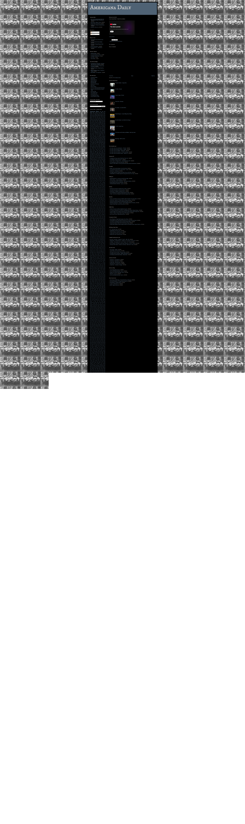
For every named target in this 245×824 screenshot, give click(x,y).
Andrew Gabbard (92, 285)
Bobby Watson (96, 315)
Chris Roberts (102, 348)
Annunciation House (92, 290)
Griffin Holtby (103, 437)
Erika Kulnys (96, 405)
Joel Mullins (102, 488)
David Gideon (101, 376)
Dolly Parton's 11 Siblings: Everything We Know (117, 191)
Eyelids (101, 409)
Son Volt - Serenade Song (119, 126)
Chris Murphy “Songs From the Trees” (116, 159)
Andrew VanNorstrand (95, 286)
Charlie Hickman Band (93, 337)
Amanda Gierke (101, 276)
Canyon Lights (101, 331)
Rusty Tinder (99, 652)
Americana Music (119, 41)
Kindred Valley (92, 518)
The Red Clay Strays (95, 121)
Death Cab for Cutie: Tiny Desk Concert (116, 234)
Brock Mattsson (103, 321)
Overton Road (101, 604)
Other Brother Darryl (96, 604)
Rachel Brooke (94, 622)
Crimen (94, 363)
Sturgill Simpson (94, 244)
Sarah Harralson (94, 662)
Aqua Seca (99, 291)
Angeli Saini (99, 287)
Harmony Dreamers (92, 443)
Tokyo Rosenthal (92, 170)
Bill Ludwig (93, 307)
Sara (99, 661)
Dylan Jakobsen (101, 393)
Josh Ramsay (103, 501)
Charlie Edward (103, 336)
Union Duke (94, 259)
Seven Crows (95, 669)
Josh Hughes (99, 501)
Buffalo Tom (100, 324)
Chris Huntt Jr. (92, 345)
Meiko (104, 570)
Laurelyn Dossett (100, 527)
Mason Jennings (95, 564)
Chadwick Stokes (99, 336)
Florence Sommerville (94, 414)
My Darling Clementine (98, 587)
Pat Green (94, 607)
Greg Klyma (95, 199)
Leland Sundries (96, 125)
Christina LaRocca (99, 350)
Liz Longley (94, 541)
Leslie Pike (103, 531)
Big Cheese (102, 306)
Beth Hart (94, 306)
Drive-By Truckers (95, 150)
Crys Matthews (98, 363)
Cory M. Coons (101, 188)
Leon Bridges (92, 531)
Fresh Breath (95, 196)
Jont (97, 500)
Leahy (97, 530)
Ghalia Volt (100, 153)
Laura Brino (102, 526)
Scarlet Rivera (92, 666)
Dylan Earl (93, 393)
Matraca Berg (100, 564)
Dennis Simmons (99, 384)
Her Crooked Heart (102, 450)
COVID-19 (91, 180)
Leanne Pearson (100, 530)
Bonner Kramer (103, 315)
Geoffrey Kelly (96, 425)
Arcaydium (91, 292)
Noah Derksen (100, 228)
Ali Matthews (100, 272)
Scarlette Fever (94, 166)
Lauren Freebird (95, 528)
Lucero (94, 545)
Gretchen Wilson (95, 437)
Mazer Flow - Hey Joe (113, 273)
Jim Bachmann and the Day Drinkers (94, 483)
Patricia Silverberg (102, 607)
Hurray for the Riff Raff (96, 455)
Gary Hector (101, 196)
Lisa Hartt (100, 216)
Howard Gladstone (100, 453)
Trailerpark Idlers (92, 257)
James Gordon (98, 203)
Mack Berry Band (97, 549)
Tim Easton (100, 256)
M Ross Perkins (96, 120)
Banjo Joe (104, 300)
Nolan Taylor (103, 228)
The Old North (96, 169)
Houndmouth (96, 453)
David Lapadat (94, 377)
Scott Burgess (100, 666)
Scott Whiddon (94, 667)
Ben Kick (97, 304)
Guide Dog (99, 438)
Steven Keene (101, 120)
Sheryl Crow (99, 166)
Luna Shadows (92, 548)
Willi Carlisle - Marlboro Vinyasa (96, 22)
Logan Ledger (103, 216)
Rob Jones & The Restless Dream (94, 636)
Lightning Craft (93, 534)
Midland (101, 576)
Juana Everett (98, 502)
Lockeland (97, 541)
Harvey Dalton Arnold (96, 444)
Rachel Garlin (98, 622)
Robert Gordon (98, 638)
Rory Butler (99, 646)
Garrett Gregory (98, 421)
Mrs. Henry (98, 585)
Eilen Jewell (92, 120)
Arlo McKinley (100, 292)
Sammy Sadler (94, 661)
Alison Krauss (98, 273)
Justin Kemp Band (97, 504)
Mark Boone (100, 558)
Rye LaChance (99, 654)
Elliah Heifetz (99, 399)
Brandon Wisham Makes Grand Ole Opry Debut (117, 204)
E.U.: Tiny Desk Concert (114, 229)
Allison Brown (96, 275)
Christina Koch (95, 350)
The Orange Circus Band (96, 136)
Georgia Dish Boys (94, 197)
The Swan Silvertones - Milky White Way (97, 68)
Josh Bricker (91, 501)
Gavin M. (92, 423)
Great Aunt (104, 198)
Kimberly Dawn (103, 517)
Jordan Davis (100, 500)
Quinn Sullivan (101, 620)
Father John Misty (101, 411)
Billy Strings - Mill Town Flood (120, 138)
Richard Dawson (103, 631)
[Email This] (112, 40)
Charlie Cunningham (102, 182)
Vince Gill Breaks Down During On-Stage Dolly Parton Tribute (119, 192)
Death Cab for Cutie (95, 381)
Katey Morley (98, 211)
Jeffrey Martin (100, 155)
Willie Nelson (96, 128)
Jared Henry (103, 468)
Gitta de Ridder (103, 428)
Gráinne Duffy (95, 438)
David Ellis (97, 376)
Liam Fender (98, 533)
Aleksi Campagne (97, 270)
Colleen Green (103, 187)
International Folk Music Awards (94, 457)
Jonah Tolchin (98, 124)
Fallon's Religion (103, 410)
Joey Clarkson (99, 489)
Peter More (98, 615)
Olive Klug (103, 601)
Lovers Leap (96, 544)
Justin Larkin (102, 504)
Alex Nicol (91, 139)
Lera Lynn (97, 216)
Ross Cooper (102, 649)
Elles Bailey (93, 399)
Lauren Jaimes (99, 528)
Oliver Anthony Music (97, 229)
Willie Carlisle (103, 138)
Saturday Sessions (102, 665)
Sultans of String (99, 244)
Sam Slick (94, 660)
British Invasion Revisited (95, 83)
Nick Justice (93, 228)
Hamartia (99, 440)
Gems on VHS (103, 423)
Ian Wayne (98, 456)
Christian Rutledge (95, 349)
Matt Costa (103, 564)
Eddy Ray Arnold (92, 396)
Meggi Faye (101, 570)
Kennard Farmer (95, 516)
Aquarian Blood (103, 291)
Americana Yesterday (94, 77)
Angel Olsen (91, 287)
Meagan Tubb (92, 570)
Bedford (104, 302)
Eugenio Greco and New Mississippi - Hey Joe (117, 272)
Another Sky (97, 290)
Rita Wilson (103, 634)
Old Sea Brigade (99, 601)
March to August (92, 219)
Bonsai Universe (96, 316)
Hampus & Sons (102, 440)
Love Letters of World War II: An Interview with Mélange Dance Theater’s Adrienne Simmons (124, 210)
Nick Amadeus (102, 227)
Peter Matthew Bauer (94, 615)
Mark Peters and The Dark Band (101, 560)
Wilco (101, 170)
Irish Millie (103, 201)
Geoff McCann (92, 425)
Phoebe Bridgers (101, 616)
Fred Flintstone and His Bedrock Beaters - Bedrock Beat (118, 254)
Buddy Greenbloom (102, 323)
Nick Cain (102, 594)
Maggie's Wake (95, 218)
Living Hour (98, 540)
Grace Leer (93, 198)
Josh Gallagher (96, 501)
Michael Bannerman (95, 572)
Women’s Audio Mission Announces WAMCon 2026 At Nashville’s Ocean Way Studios (123, 198)
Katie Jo (94, 513)
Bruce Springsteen (102, 129)
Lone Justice (102, 542)
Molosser (99, 114)
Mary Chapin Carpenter (100, 563)
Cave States (97, 335)
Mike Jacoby (96, 578)
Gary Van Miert (96, 153)
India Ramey (92, 154)
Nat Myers (96, 225)
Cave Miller (94, 335)
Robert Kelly (93, 639)
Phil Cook (101, 615)
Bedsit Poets (97, 303)
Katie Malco (102, 211)
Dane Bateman (92, 368)
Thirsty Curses (102, 255)
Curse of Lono (96, 364)
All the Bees (100, 139)
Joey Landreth (103, 489)
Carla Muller (93, 332)
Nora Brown (91, 229)
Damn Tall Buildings (98, 366)
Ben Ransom (100, 304)
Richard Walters (101, 632)
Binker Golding (100, 308)
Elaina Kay (91, 397)
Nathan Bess (94, 590)
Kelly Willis (94, 515)
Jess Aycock (95, 480)
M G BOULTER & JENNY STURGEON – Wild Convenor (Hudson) (120, 181)
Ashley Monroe (99, 294)
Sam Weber (97, 660)
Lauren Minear (103, 528)
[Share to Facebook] (116, 40)
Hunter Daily (97, 454)
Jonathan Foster (101, 498)
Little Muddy (95, 159)
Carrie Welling (97, 333)
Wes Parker (99, 260)
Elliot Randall (103, 399)
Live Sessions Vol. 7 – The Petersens (96, 47)
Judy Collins (94, 210)
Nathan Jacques (98, 590)
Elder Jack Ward (98, 397)
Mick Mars (91, 576)
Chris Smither (103, 185)
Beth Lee (96, 306)
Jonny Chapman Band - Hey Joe (115, 269)
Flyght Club (98, 414)
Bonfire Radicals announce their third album (116, 182)
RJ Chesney (99, 232)
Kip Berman (99, 518)
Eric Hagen (95, 151)
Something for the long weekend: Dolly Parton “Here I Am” (119, 158)
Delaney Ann (94, 383)
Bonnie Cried (91, 316)
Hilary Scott (91, 451)
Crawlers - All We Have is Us (114, 283)
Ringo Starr (96, 634)
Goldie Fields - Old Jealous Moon (115, 262)
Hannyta (93, 442)
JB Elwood (101, 154)
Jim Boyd (101, 483)
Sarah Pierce (98, 663)
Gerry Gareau (94, 426)
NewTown (95, 594)
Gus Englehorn (103, 438)
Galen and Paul (94, 421)
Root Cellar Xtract (95, 646)
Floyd (100, 152)
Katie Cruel (101, 512)
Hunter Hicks (101, 454)
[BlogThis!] (113, 40)
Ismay (99, 154)
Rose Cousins (99, 647)
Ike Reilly (101, 456)
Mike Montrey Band (102, 579)
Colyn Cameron (92, 188)
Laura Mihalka (96, 527)
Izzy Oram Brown (98, 458)
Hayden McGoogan (92, 200)
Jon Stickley (93, 496)
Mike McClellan (97, 579)
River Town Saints (95, 234)
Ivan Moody (94, 458)
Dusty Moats (101, 150)
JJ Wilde (95, 202)
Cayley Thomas (95, 145)
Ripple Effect (100, 634)
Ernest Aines (93, 406)
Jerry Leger (99, 156)
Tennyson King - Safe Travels (95, 23)
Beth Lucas (99, 306)
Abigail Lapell (94, 172)
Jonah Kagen (97, 497)
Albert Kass (93, 270)
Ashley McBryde (94, 294)
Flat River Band (95, 152)
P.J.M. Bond (98, 605)
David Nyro (93, 378)
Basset (102, 141)
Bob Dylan (92, 129)
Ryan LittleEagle (103, 653)
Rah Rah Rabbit (97, 623)
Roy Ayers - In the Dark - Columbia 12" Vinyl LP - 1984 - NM (119, 239)
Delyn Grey (91, 384)
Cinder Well (91, 187)
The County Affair (95, 248)
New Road (104, 593)
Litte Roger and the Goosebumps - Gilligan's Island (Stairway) (119, 253)
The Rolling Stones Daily (95, 95)
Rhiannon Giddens (92, 630)
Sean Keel (104, 668)
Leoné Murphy (96, 531)
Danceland (104, 367)
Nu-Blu (94, 600)
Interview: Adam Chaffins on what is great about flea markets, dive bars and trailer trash (123, 163)
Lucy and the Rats (100, 545)
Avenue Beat (94, 141)
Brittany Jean (96, 321)
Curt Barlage (100, 364)
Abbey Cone (101, 264)
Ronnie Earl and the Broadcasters (98, 645)
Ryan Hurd (99, 653)
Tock (104, 169)
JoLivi (103, 486)
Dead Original (94, 380)
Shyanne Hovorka (98, 675)
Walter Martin (98, 170)
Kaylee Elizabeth (94, 514)
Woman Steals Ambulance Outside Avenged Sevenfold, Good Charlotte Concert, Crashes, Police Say (125, 224)
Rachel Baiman (97, 621)
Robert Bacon (95, 637)
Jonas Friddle (101, 497)
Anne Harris (92, 140)
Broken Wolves (99, 322)
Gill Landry (96, 428)
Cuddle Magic (92, 364)
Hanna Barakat (92, 441)
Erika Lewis (100, 405)
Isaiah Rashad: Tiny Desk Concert (115, 230)
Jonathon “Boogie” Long (100, 499)
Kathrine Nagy (103, 511)
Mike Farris (92, 578)
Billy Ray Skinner (94, 308)
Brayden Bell (93, 319)
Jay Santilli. (95, 471)
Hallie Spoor (95, 440)
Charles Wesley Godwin (95, 182)
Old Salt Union (95, 601)
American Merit (92, 278)
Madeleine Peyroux (99, 160)
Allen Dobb (103, 139)
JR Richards (97, 459)
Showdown (102, 241)
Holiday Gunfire (95, 201)
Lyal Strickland (96, 548)
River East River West (97, 635)
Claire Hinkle (101, 352)
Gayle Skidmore (96, 423)
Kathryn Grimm (92, 512)
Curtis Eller (103, 364)
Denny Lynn (103, 384)
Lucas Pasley (91, 545)
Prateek (93, 232)
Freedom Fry (103, 152)
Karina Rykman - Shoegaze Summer (115, 282)
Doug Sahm (102, 390)
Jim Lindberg (91, 484)
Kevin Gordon (100, 158)
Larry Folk (91, 525)
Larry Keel (94, 525)
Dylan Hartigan (97, 393)
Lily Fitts (91, 159)
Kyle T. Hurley (98, 214)
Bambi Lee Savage (99, 300)
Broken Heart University (93, 322)
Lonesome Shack (92, 217)
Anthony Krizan (103, 290)
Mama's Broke (92, 555)
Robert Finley (93, 638)
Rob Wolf (99, 234)
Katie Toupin (93, 212)
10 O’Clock (92, 57)
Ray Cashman (103, 624)
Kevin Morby (102, 212)
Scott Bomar (96, 666)
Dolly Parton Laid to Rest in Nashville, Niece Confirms (118, 188)
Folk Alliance (93, 195)
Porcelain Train (100, 618)
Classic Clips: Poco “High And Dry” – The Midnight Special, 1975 (120, 160)
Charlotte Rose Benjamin (99, 339)
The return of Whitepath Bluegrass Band (97, 44)
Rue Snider (99, 165)
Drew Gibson (98, 391)
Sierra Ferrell (102, 127)
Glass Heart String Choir (93, 429)
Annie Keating (103, 289)
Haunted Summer (103, 199)
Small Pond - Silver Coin (95, 27)
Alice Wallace (96, 139)
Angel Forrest (103, 286)
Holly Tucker (95, 452)
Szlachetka (92, 245)
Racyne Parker (92, 623)
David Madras (101, 377)
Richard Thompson (96, 632)
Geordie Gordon (100, 425)
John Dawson (103, 156)
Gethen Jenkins (92, 427)
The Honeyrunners (97, 168)
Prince (91, 620)
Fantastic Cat (91, 411)
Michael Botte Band (100, 572)
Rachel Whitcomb (102, 622)
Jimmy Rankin (101, 485)
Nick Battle (98, 594)
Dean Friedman (98, 380)
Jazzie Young (101, 471)
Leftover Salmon (96, 215)
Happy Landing (97, 442)
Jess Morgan (102, 480)
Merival (102, 571)
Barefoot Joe (92, 301)
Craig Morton (92, 362)
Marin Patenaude (99, 557)
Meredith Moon (98, 571)
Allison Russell (92, 173)
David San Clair (101, 378)
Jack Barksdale (102, 459)
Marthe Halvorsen (95, 562)
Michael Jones (98, 573)
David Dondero (94, 376)
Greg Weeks (101, 436)
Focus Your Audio (103, 414)
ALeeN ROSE (92, 263)
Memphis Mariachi (92, 571)
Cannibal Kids (96, 331)
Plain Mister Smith (98, 617)
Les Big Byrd (100, 531)
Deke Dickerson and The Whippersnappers (98, 382)
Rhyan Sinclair (97, 630)
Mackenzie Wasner (102, 549)
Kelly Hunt (91, 515)
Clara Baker (94, 353)
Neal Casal (103, 591)
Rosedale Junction (96, 648)
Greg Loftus (98, 199)
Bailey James (91, 300)
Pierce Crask (93, 617)
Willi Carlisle (99, 138)
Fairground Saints (98, 410)
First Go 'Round (96, 413)
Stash (104, 242)
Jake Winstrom (98, 465)
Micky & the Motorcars (96, 576)
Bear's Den (103, 128)
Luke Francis (103, 217)
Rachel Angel (103, 232)
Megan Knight (98, 570)
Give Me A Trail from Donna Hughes (96, 41)
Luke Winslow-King (95, 547)
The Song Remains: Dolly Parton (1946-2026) (117, 162)
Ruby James (102, 651)
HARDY (91, 439)
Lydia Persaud (93, 160)
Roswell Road (94, 650)
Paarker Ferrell (102, 605)
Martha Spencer (92, 561)
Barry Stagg (101, 301)
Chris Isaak (95, 345)
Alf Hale (97, 272)
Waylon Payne (95, 260)
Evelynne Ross (97, 408)
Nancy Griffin (101, 588)
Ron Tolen (101, 111)
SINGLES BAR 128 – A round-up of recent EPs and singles (119, 178)
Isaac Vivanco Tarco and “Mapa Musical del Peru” (117, 214)
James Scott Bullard (94, 467)
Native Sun (100, 591)
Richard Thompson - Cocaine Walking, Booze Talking (123, 113)
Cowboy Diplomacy (102, 360)
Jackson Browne (101, 202)
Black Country (92, 309)
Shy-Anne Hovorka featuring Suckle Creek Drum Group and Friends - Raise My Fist (97, 20)
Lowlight (104, 544)
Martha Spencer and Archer (99, 561)
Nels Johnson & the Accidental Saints (100, 226)
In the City (103, 456)
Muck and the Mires (102, 585)
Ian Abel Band (102, 455)
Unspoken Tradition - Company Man (121, 82)
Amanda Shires (98, 115)
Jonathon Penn (94, 499)
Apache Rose (96, 291)
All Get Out (102, 274)
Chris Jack (99, 345)
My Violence (103, 587)
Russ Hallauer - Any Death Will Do (120, 107)
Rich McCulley (98, 631)
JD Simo (94, 459)
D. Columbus (94, 189)
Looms (98, 159)
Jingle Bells (93, 486)
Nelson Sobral (92, 227)
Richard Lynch (92, 632)
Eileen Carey (103, 396)
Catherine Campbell (101, 144)
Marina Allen (103, 557)
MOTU (94, 549)
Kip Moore (93, 213)
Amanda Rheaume (94, 277)
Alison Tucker (95, 274)
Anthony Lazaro (92, 291)
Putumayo (97, 620)
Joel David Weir (98, 488)
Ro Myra (102, 635)
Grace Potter (94, 123)
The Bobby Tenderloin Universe (100, 247)
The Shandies (100, 137)
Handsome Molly (93, 53)
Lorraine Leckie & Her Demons (99, 543)
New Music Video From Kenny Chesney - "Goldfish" (118, 149)
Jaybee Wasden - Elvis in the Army (115, 250)
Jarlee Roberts (95, 469)
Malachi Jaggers (103, 218)
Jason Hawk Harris (102, 469)
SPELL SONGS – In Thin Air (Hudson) (116, 179)
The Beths (93, 247)
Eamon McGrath (92, 395)
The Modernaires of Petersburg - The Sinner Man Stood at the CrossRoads (97, 64)
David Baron (101, 375)
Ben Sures (104, 304)
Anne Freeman (94, 289)
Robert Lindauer (103, 639)
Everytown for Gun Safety (97, 409)
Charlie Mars (101, 337)
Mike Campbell (102, 577)
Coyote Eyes (100, 361)
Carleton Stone (101, 332)
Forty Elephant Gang (98, 195)
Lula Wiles (100, 547)
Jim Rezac (98, 484)
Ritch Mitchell (92, 635)
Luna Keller (103, 547)
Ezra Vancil (93, 410)
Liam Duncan (94, 533)
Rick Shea (102, 633)
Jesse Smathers (103, 481)
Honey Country (101, 452)
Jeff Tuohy (99, 473)
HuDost (104, 453)
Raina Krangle (103, 623)
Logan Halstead (101, 541)
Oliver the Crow (100, 602)
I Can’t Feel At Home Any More (96, 54)
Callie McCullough (98, 180)
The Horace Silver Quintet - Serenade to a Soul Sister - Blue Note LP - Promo (122, 244)
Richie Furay (94, 633)
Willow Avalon (102, 261)
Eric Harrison (96, 122)
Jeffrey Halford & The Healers (94, 474)
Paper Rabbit (103, 606)
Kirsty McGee (102, 213)
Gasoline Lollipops (100, 422)
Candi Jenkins (103, 180)
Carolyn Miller (93, 333)
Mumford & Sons (98, 586)
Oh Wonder (98, 600)
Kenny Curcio (96, 158)
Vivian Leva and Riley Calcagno (100, 259)
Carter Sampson (102, 333)
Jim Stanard (101, 484)
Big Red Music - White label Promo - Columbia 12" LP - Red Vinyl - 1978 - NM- (122, 240)
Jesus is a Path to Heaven (97, 482)
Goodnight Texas (100, 122)
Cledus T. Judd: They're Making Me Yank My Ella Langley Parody (120, 193)
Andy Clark (99, 286)
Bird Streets (103, 308)
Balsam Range (99, 141)
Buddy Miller (92, 324)
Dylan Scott (99, 394)
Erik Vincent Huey (100, 151)
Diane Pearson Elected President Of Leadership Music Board (119, 201)
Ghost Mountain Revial (102, 427)
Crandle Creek (96, 362)
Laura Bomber (98, 526)
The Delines (100, 248)
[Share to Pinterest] (117, 40)
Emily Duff (91, 122)
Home (132, 75)
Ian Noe (96, 456)
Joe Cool (94, 487)
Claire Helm (97, 352)
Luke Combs (93, 546)
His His (94, 451)
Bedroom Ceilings (92, 303)
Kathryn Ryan (97, 512)
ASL (96, 263)
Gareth (99, 196)
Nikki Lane (96, 228)
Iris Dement (96, 154)
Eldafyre (94, 397)
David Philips (97, 378)
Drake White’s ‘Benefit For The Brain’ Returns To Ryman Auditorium (120, 200)
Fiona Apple (103, 412)
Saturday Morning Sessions (96, 665)
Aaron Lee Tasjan (103, 263)
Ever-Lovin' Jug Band (102, 408)
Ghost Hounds (96, 427)
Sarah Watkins (99, 664)
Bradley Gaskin (97, 318)
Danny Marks (99, 369)
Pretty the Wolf (103, 619)
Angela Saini (93, 174)
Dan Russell (101, 189)
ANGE (95, 263)
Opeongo (95, 603)
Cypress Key (91, 365)
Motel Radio (94, 585)
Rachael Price (93, 621)
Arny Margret (100, 293)
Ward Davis (91, 260)
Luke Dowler (99, 217)
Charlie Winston (94, 338)
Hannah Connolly (100, 441)
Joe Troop (95, 488)
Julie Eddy (102, 503)
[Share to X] (114, 40)
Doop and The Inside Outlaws (96, 390)
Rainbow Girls (99, 233)
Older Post (153, 75)
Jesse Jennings (99, 481)
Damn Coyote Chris (92, 366)
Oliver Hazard (102, 229)
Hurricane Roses (99, 201)
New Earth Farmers (96, 227)
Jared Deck (100, 468)
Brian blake (99, 320)
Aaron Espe (98, 263)
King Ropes (95, 518)
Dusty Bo (102, 392)
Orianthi (98, 603)
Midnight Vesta (94, 577)
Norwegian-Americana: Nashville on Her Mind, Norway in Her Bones (120, 172)
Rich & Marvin (102, 630)
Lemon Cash (93, 216)
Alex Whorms (102, 271)
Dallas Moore (98, 189)
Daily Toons (93, 85)
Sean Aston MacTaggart (95, 668)
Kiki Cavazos (95, 517)
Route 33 (100, 650)
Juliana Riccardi (98, 503)
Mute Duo (93, 587)
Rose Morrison (103, 647)
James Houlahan (94, 466)
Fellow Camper (100, 412)
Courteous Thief (92, 360)
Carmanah (91, 181)
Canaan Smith (92, 331)
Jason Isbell (96, 155)
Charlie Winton (99, 338)
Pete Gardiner (102, 230)
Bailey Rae (95, 300)
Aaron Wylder (101, 171)
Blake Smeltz (103, 142)
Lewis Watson (92, 532)
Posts (92, 32)
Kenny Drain (99, 516)
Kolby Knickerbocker (96, 519)
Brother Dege (93, 323)
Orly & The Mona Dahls (102, 603)
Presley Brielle (98, 619)
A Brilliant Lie (98, 262)
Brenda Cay (96, 143)
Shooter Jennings (98, 241)
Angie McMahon (92, 288)
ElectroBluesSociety (102, 397)
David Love (97, 377)
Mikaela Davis (97, 577)
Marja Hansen (96, 558)
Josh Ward (91, 502)
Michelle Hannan (98, 575)
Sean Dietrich (100, 668)
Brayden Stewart (97, 319)
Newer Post (111, 75)
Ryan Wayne (97, 127)
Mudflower (94, 586)
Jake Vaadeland (94, 465)
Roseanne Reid (92, 648)
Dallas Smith (99, 365)
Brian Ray (95, 320)
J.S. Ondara (91, 202)
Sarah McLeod (94, 663)
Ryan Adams (95, 653)
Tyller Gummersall (92, 115)
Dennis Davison (95, 384)
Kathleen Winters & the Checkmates (95, 511)
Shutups (95, 675)
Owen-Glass (94, 605)
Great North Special (95, 435)
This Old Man (93, 58)
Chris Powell (98, 348)
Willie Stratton (98, 261)
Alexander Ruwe (93, 272)
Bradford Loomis (92, 318)
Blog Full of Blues (94, 81)
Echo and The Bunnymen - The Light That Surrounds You (119, 281)
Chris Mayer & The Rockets (94, 347)
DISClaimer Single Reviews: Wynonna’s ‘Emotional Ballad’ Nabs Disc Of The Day (122, 202)
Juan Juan (94, 502)
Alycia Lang (96, 173)
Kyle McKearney (94, 214)
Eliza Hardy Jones (92, 398)
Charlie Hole (91, 183)
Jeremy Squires (94, 156)
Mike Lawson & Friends (102, 578)
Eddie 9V (96, 395)
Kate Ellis (95, 211)
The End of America (95, 249)
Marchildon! (100, 556)
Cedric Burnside (101, 335)
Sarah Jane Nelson (99, 662)
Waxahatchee (95, 138)
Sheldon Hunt (92, 675)
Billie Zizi (102, 307)
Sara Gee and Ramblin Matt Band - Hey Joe (116, 271)
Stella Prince (91, 243)
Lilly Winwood (101, 534)
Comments (93, 34)
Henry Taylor (98, 450)
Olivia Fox (103, 602)
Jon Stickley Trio (98, 496)
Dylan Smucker (103, 394)
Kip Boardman (103, 518)
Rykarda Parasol (103, 654)
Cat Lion (91, 335)
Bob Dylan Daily (93, 82)
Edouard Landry (97, 396)
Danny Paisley (103, 369)
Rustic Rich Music (95, 652)
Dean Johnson (102, 380)
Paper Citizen (94, 230)
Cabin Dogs (94, 180)
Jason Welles (99, 470)
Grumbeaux (91, 438)
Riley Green (93, 634)
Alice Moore (103, 272)
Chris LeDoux (103, 346)
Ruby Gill (98, 651)
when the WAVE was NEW (95, 96)
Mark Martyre (103, 559)
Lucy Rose (96, 217)
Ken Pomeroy (102, 515)
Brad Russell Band (102, 317)
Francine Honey (103, 195)
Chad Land (95, 336)
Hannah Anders (96, 441)
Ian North (103, 153)
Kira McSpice (91, 519)
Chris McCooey (101, 347)
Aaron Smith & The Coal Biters (94, 264)
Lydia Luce (100, 548)
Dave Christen (95, 112)
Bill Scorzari (95, 142)
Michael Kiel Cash (102, 573)
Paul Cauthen (94, 609)
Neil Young (93, 226)
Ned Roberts (95, 592)
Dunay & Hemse (98, 392)
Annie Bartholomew (102, 174)
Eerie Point (100, 396)
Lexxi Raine (95, 532)
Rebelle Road (103, 233)
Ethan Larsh (94, 407)
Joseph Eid (103, 500)
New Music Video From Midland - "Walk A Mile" (117, 150)
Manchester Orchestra (97, 555)
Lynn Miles (103, 548)
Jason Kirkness (92, 470)
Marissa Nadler (92, 558)
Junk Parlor (93, 504)
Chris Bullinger (101, 184)
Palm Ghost (93, 606)
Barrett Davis (96, 301)
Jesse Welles (100, 112)
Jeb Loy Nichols (94, 472)
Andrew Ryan (101, 285)
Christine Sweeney (97, 186)
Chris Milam (94, 348)
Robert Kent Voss (98, 639)
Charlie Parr (100, 145)
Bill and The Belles (98, 307)
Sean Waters (91, 669)
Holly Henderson (101, 451)
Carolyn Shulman (95, 181)
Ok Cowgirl (102, 600)
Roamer (104, 635)
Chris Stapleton (92, 186)
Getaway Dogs (103, 426)
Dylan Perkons (95, 394)
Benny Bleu (95, 305)
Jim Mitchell (95, 484)
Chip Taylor (97, 184)
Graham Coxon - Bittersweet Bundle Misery (97, 24)
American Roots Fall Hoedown (98, 278)
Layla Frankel (94, 530)
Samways (98, 661)
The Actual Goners (92, 246)
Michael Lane (101, 574)
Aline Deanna (94, 273)
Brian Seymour (96, 129)
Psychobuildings (94, 620)
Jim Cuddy (103, 483)
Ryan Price (91, 654)
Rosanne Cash (95, 647)
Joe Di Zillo (97, 487)
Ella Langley (102, 398)
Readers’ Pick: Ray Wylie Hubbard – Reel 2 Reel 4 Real (118, 168)
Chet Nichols (93, 184)
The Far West (100, 249)
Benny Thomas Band (101, 305)
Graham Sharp (100, 198)
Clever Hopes (101, 353)
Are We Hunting (95, 292)
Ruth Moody (103, 652)
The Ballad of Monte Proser (95, 56)
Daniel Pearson (101, 368)
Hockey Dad (97, 451)
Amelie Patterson (103, 277)
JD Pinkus (91, 459)
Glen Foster (98, 429)
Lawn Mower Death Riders (98, 529)
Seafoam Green (103, 114)
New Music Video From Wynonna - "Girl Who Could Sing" (119, 152)
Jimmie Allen (93, 485)
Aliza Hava (99, 274)
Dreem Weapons (95, 391)
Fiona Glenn (91, 413)
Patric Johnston (98, 607)
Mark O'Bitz (95, 560)
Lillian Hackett (97, 534)
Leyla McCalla (99, 532)
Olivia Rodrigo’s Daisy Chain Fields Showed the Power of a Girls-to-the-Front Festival (123, 220)
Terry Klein (103, 245)
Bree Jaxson (101, 319)
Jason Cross (98, 469)
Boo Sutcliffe (92, 143)
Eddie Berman (100, 395)
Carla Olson (97, 332)
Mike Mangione (92, 579)
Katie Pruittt (102, 513)
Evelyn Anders (93, 408)
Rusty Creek (103, 165)
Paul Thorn (97, 230)
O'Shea (96, 600)
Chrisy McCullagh (94, 351)
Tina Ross (104, 256)
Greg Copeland (94, 436)
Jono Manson (95, 500)
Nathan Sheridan (92, 591)
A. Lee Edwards (103, 262)
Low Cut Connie (100, 544)
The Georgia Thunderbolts (99, 167)
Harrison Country (102, 443)
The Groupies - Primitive (114, 249)
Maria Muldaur (94, 557)
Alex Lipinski (94, 271)
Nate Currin (98, 589)
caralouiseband (111, 36)
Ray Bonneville (99, 624)
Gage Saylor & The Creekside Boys (99, 420)
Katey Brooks (94, 510)
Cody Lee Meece (100, 354)
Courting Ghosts (97, 360)
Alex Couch (102, 270)
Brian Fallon (101, 143)
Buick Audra (103, 324)
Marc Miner (102, 555)
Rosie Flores (101, 648)
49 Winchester (94, 171)
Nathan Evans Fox (100, 225)
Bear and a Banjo (99, 302)
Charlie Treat (95, 183)
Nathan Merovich (103, 590)
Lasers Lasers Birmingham (100, 525)
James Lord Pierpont (99, 466)
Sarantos (103, 664)
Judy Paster (94, 503)
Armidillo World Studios (95, 293)
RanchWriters (91, 624)
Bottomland (96, 317)
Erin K (103, 405)
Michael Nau (94, 575)
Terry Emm (100, 245)
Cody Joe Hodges (94, 354)
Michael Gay (94, 573)
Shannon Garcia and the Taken (99, 240)
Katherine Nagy (98, 510)
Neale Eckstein (92, 592)
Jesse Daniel (94, 481)
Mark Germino (92, 559)
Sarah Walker (95, 664)
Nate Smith (101, 589)
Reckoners (91, 234)
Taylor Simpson (96, 245)
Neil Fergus (98, 592)
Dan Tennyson (96, 367)
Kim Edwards (99, 517)
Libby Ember (101, 533)
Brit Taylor (92, 321)
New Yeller (91, 594)
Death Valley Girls (100, 381)
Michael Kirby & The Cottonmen (94, 574)
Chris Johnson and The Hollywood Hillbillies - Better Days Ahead (125, 132)
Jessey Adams (92, 482)
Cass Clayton (98, 334)
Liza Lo (100, 125)
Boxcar (99, 317)
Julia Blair (97, 210)
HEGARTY (97, 439)
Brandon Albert (101, 318)
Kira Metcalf (97, 213)
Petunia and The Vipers (96, 231)
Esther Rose (97, 406)
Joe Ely (97, 123)
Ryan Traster (95, 654)
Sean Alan (100, 667)
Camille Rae (103, 330)
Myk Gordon (92, 588)
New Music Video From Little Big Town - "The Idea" (118, 148)
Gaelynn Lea (91, 420)
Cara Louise (95, 144)
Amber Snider (98, 277)
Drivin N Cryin (94, 392)
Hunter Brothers (92, 454)
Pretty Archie (96, 232)
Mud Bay (91, 586)
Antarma (100, 290)
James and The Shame (100, 467)
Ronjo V (91, 645)
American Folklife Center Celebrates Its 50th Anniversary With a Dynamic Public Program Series (124, 211)
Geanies (100, 423)
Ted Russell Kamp (96, 113)
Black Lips (95, 309)
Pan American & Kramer (98, 606)
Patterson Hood (101, 608)
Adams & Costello (99, 172)
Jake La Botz (94, 203)
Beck (102, 302)
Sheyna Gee (93, 241)
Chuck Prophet (103, 351)
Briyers (100, 321)
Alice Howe (103, 172)
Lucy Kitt (97, 545)
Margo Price (101, 113)
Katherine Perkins (103, 510)
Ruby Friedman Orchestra (93, 651)
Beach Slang (95, 302)
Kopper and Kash (101, 519)
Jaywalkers (98, 471)
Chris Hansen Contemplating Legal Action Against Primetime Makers (120, 221)
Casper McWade (94, 334)
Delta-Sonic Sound (102, 383)
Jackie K (98, 202)
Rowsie (103, 650)
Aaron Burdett (98, 171)
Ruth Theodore (92, 653)
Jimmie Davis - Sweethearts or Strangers (116, 264)
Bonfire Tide (99, 315)
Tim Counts (97, 256)
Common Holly (96, 188)
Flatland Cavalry (100, 413)
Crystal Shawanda (102, 363)
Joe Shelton (102, 487)
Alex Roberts (98, 271)
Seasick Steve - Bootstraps (119, 101)
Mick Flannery (103, 575)
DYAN (96, 365)
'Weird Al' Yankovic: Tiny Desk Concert (116, 231)
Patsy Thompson (96, 608)
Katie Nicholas (98, 513)
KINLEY (100, 210)
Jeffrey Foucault (103, 473)
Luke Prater (97, 546)
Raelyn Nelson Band (93, 233)
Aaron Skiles (100, 128)
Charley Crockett (102, 115)
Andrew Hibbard (97, 285)
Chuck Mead (99, 351)
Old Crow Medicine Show (96, 126)
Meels (95, 570)
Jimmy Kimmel (97, 485)
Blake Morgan (99, 142)
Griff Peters (99, 437)
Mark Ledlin (99, 559)
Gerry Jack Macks (98, 426)
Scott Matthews (99, 135)
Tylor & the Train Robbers (96, 258)
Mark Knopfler (96, 559)
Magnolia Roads (99, 218)
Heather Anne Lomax (98, 200)
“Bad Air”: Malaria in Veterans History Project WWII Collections (120, 212)
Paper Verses (91, 607)
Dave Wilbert (92, 375)
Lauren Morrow (92, 529)
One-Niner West (92, 603)
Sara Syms (102, 661)
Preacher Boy (94, 619)
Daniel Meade (96, 368)
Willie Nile (93, 261)
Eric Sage (93, 405)
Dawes (91, 380)
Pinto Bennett (101, 231)
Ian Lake (93, 456)
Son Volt (102, 166)
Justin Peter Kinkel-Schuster (98, 157)
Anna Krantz (97, 174)
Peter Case (101, 126)
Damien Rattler (103, 365)
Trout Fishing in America (98, 257)
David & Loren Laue (97, 375)
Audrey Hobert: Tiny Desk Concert (115, 233)
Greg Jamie (98, 436)
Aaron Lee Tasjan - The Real (119, 95)
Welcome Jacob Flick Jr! (94, 46)
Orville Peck (91, 604)
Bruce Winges (98, 323)
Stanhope (102, 242)
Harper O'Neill (98, 443)
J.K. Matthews (103, 458)
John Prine (100, 123)
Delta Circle (98, 383)
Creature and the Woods (101, 362)
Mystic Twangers (96, 588)
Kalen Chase (103, 210)
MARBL (91, 549)
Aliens (91, 273)
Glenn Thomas (102, 429)
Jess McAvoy (98, 480)
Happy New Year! (102, 442)
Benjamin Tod (92, 305)
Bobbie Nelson (92, 315)
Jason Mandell (96, 470)
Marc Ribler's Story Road (95, 556)
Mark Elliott (103, 558)
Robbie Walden (101, 636)
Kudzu (104, 158)
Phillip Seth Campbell (96, 616)
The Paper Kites (101, 169)
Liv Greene (94, 540)
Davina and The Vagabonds (101, 379)
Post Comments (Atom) (116, 77)
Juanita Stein (102, 502)
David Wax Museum (95, 379)
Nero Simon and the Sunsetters (98, 593)
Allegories (93, 275)
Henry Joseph (94, 450)
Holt (98, 452)
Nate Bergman (94, 589)
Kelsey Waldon (98, 515)
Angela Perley (95, 287)
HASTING (94, 439)
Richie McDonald (98, 633)
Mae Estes (91, 218)
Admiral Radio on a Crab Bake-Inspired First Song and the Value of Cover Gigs (122, 173)
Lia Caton (102, 532)
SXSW (91, 166)
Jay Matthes (91, 471)
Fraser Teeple (92, 196)
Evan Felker (102, 407)
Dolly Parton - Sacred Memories (115, 259)
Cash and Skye (100, 181)
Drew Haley (102, 391)
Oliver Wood (96, 602)
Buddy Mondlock (96, 324)
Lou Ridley (93, 544)
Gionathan (99, 428)
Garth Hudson (102, 421)
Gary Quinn (96, 422)
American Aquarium (100, 173)
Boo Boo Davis (100, 316)
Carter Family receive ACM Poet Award (97, 39)
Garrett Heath (92, 153)
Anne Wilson (99, 289)
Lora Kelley (93, 543)
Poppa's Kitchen (95, 618)
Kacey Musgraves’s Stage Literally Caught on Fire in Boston (119, 219)
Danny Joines (95, 369)
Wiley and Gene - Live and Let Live (115, 263)
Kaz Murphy (98, 514)
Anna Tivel (100, 288)
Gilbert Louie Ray (92, 428)
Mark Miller (91, 560)
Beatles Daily (93, 78)
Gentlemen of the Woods (101, 424)
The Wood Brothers (97, 255)
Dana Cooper (100, 367)
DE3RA (94, 365)
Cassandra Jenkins (103, 334)
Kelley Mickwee (103, 514)
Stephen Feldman (96, 243)
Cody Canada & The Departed (97, 187)
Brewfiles (93, 320)
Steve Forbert (100, 243)
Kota (104, 519)
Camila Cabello (99, 330)
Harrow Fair (91, 444)
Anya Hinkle (96, 140)
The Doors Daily (93, 91)
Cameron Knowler (94, 330)
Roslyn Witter (98, 649)
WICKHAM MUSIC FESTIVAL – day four (117, 183)
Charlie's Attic (94, 339)
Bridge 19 (102, 320)
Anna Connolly (97, 288)
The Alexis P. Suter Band (98, 246)
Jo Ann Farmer (97, 486)
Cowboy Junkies (92, 361)
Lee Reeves (103, 530)
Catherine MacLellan (102, 121)
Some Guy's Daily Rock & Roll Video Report (98, 87)
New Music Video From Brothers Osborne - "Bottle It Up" (119, 153)
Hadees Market (101, 439)
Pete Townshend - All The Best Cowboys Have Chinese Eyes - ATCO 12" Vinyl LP (122, 243)
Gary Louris (93, 422)
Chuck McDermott (102, 186)
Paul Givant (97, 609)
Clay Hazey (97, 353)
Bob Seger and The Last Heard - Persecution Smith (117, 252)
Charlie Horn (98, 337)
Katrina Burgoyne (97, 212)
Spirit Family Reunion (98, 242)
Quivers (104, 620)
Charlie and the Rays (100, 183)
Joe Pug (100, 487)
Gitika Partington (100, 197)
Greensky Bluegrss (101, 435)
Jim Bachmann (103, 482)
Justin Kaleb (92, 157)
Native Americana (96, 591)
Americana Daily (110, 7)
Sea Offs (97, 667)
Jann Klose (97, 468)
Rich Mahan (94, 631)
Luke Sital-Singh (101, 546)
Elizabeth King (98, 398)
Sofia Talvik (93, 242)
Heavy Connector (93, 86)
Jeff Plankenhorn (95, 473)
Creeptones (91, 363)
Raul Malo (95, 624)
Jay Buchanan (103, 470)
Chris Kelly (99, 346)
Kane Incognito (92, 211)
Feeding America (95, 412)
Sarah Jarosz (95, 135)
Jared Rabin (91, 469)
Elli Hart (96, 399)
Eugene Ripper (98, 407)
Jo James (101, 486)
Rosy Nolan (97, 650)
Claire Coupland (92, 352)
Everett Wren (91, 409)
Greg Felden (91, 199)
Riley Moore (95, 165)
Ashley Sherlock (103, 294)
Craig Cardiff (103, 361)
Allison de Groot (101, 275)
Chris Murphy (99, 185)
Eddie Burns (103, 395)
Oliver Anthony (92, 602)
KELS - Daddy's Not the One (114, 285)
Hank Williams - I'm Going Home (96, 72)
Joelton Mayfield (94, 489)
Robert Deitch (100, 637)
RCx (90, 621)
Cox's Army (96, 361)
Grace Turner (96, 198)
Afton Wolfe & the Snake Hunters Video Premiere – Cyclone (119, 169)
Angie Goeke (103, 287)
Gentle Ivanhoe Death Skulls (94, 424)
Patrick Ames (92, 608)
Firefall (91, 195)
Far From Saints (96, 411)
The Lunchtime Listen (94, 92)
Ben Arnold (94, 304)
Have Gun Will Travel (102, 444)
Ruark (104, 650)
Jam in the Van (102, 465)
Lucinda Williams (94, 114)
